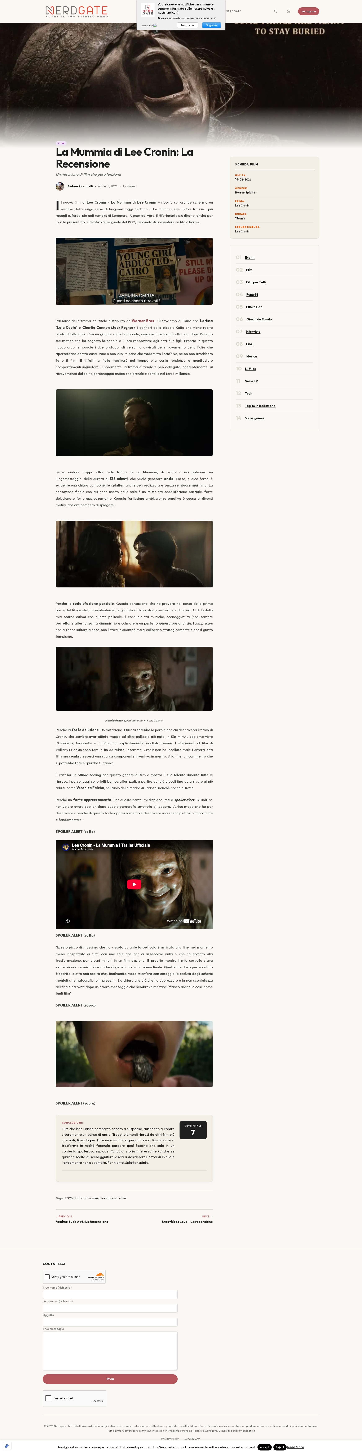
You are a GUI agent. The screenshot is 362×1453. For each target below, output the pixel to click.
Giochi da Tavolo (259, 319)
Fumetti (252, 295)
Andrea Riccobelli (80, 186)
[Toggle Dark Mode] (288, 11)
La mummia (92, 1198)
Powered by (147, 25)
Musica (251, 356)
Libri (249, 344)
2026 (69, 1198)
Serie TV (251, 381)
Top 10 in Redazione (260, 406)
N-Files (250, 369)
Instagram (308, 11)
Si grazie (211, 25)
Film (61, 143)
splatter (121, 1198)
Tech (248, 393)
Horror (78, 1198)
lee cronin (108, 1198)
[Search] (275, 11)
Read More (295, 1447)
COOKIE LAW (192, 1438)
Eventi (250, 257)
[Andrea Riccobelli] (60, 186)
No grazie (187, 25)
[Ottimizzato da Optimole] (7, 1446)
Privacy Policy (170, 1438)
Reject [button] (280, 1447)
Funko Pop (254, 307)
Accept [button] (264, 1447)
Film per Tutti (256, 282)
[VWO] (157, 25)
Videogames (254, 418)
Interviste (253, 332)
